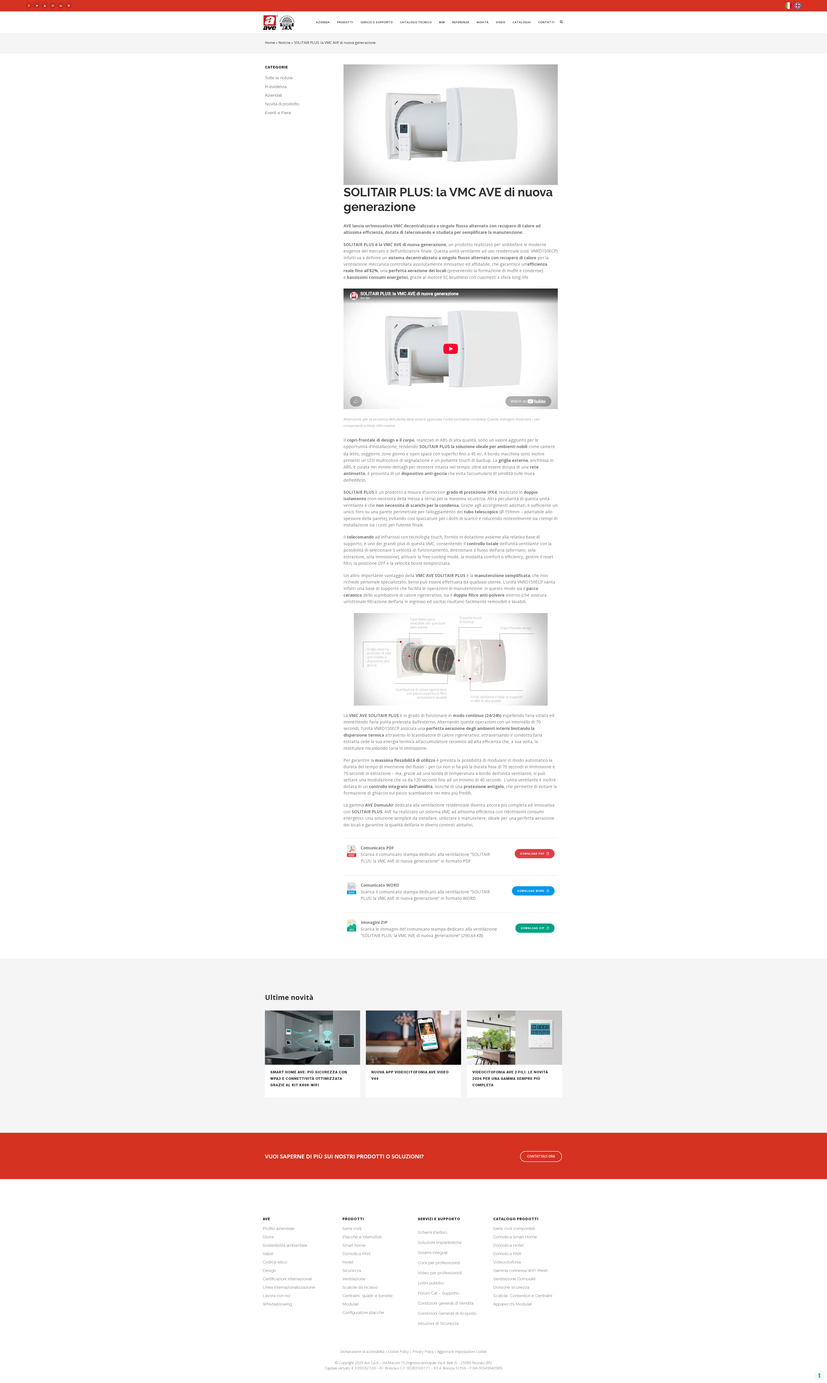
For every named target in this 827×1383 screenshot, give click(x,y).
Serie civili (352, 1228)
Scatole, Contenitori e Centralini (522, 1295)
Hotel (347, 1262)
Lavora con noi (276, 1295)
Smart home (353, 1245)
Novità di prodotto (282, 103)
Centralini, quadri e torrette (367, 1295)
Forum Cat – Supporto (438, 1293)
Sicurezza (351, 1270)
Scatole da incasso (360, 1287)
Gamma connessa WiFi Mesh (520, 1270)
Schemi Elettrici (432, 1232)
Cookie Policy (398, 1351)
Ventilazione (353, 1278)
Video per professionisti (440, 1272)
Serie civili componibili (514, 1228)
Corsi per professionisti (439, 1262)
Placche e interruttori (362, 1236)
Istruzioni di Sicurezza (438, 1323)
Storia (268, 1236)
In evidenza (275, 86)
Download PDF (532, 853)
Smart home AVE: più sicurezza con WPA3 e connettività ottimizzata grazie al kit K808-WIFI (308, 1078)
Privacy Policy (423, 1351)
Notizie (284, 42)
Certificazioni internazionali (287, 1278)
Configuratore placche (363, 1312)
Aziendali (273, 95)
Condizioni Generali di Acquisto (447, 1313)
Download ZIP (532, 928)
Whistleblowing (277, 1304)
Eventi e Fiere (278, 112)
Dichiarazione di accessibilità (362, 1351)
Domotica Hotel (508, 1245)
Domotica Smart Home (515, 1236)
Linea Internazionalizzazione (289, 1287)
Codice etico (275, 1262)
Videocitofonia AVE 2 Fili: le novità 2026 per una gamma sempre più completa (510, 1078)
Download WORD (530, 891)
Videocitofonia (507, 1262)
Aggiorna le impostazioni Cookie (462, 1351)
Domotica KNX (356, 1253)
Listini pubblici (431, 1283)
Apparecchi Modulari (512, 1304)
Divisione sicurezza (511, 1287)
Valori (268, 1253)
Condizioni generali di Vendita (445, 1303)
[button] (541, 1156)
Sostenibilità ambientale (285, 1245)
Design (269, 1270)
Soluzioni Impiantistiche (440, 1242)
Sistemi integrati (433, 1252)
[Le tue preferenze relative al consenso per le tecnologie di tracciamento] (819, 1375)
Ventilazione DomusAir (514, 1278)
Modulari (350, 1304)
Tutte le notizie (279, 77)
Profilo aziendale (278, 1228)
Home (270, 42)
